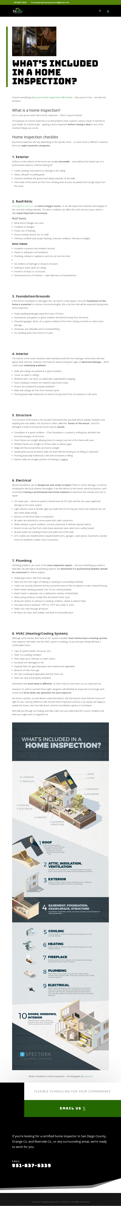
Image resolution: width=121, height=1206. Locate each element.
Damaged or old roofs (22, 206)
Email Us (70, 1108)
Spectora (88, 1076)
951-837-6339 (31, 1165)
